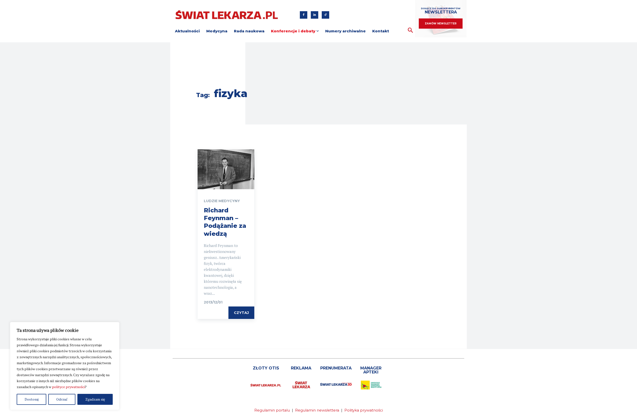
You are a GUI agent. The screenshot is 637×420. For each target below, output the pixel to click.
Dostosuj (32, 399)
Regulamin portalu (272, 410)
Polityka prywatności (363, 410)
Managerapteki (370, 370)
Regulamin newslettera (317, 410)
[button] (410, 30)
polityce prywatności (68, 386)
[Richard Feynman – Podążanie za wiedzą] (226, 169)
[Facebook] (303, 15)
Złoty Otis (266, 368)
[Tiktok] (325, 15)
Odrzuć (62, 399)
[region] (64, 366)
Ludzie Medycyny (222, 201)
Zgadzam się (95, 399)
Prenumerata (336, 368)
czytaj (241, 312)
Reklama (301, 368)
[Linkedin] (314, 15)
